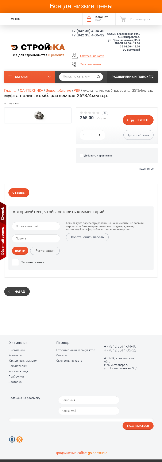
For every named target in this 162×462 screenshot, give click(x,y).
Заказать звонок (90, 64)
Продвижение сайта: (81, 453)
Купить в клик (138, 135)
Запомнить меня (32, 262)
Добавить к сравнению (98, 155)
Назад (20, 291)
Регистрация (45, 251)
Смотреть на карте (92, 56)
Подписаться (138, 425)
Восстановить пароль (87, 237)
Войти (20, 250)
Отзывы (18, 192)
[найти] (98, 77)
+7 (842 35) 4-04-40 (88, 31)
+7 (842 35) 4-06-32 (88, 35)
